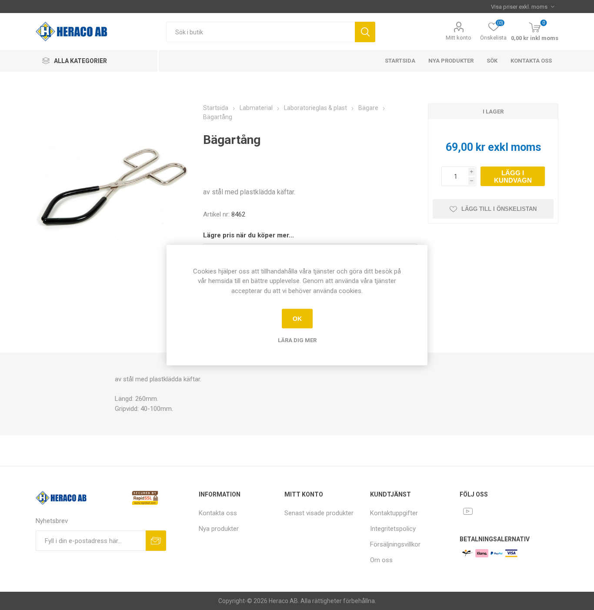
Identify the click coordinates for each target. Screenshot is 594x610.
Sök (365, 32)
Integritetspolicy (393, 529)
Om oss (381, 560)
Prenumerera (156, 540)
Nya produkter (451, 60)
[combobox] (260, 32)
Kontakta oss (531, 60)
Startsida (400, 60)
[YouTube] (468, 511)
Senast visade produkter (319, 513)
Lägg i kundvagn (513, 176)
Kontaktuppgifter (394, 513)
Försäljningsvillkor (395, 544)
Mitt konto (458, 37)
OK (297, 318)
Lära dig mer (297, 340)
